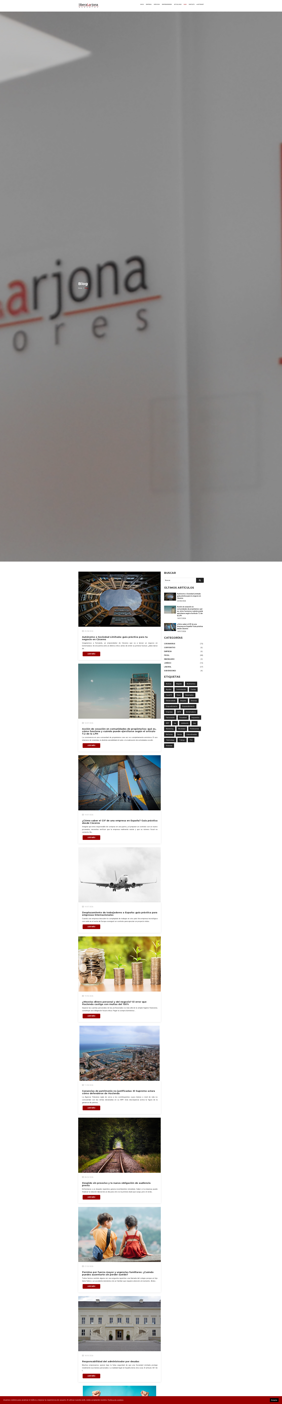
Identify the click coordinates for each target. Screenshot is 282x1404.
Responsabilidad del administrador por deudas (110, 1361)
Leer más (91, 654)
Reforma (169, 734)
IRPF (167, 723)
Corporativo (169, 647)
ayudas (169, 689)
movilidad (181, 729)
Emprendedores (167, 4)
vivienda (169, 746)
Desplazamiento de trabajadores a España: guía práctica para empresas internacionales (119, 913)
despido (183, 701)
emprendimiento (188, 706)
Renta (179, 734)
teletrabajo (170, 740)
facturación (170, 717)
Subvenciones (170, 671)
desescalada (170, 701)
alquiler (179, 684)
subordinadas (191, 734)
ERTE (179, 712)
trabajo (182, 740)
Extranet (201, 4)
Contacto (192, 4)
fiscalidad (183, 717)
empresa (169, 712)
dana (179, 695)
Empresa (149, 4)
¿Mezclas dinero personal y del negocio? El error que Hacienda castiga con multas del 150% (114, 1003)
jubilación (184, 723)
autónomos (191, 684)
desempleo (189, 695)
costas (193, 689)
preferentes (194, 729)
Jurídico (167, 663)
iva (175, 723)
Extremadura (191, 712)
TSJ (191, 740)
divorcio (194, 701)
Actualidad (178, 4)
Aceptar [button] (274, 1400)
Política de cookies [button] (115, 1400)
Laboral (167, 667)
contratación (181, 689)
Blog (185, 4)
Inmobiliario (169, 659)
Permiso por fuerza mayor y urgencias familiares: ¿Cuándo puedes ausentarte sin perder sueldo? (118, 1273)
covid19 (169, 695)
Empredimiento (171, 706)
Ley (194, 723)
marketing (169, 729)
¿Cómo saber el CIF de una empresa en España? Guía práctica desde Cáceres (120, 821)
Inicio (142, 4)
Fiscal (166, 655)
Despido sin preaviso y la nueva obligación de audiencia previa (116, 1184)
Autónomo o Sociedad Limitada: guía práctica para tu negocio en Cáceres (115, 638)
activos (169, 684)
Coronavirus (169, 644)
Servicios (157, 4)
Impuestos (195, 717)
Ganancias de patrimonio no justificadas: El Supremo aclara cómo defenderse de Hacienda (118, 1092)
